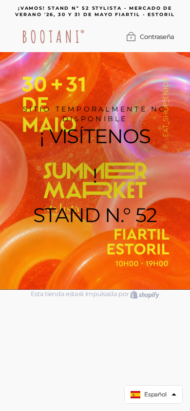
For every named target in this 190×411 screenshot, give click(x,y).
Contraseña (157, 36)
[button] (153, 394)
